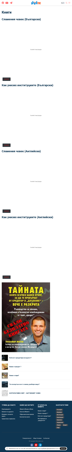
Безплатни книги (25, 417)
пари (58, 427)
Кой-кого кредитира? (44, 416)
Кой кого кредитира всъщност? (20, 358)
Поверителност (27, 438)
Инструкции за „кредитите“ (42, 419)
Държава (59, 412)
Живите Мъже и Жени (26, 409)
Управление (60, 422)
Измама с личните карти (7, 415)
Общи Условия (37, 438)
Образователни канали (27, 414)
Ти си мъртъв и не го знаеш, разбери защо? (24, 384)
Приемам (63, 448)
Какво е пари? (14, 375)
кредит (65, 425)
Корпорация (60, 417)
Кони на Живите (24, 411)
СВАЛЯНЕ (6, 79)
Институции (60, 414)
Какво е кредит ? (15, 367)
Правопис (59, 420)
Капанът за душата (7, 411)
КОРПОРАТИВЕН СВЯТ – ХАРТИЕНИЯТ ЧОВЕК (24, 393)
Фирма (58, 425)
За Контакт (46, 438)
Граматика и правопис (8, 418)
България (59, 409)
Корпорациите (6, 409)
